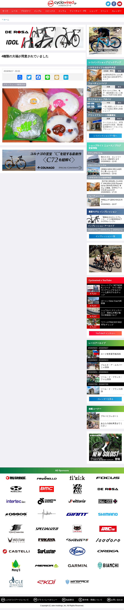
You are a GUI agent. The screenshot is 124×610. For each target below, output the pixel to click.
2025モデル (105, 230)
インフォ (62, 11)
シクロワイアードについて (17, 600)
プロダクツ (26, 11)
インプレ (38, 11)
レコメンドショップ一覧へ (105, 136)
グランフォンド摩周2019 (14, 84)
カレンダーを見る (105, 399)
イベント (104, 11)
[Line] (47, 77)
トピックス (50, 11)
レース (15, 11)
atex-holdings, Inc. (59, 606)
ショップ (93, 11)
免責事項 (70, 600)
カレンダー (117, 11)
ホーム (6, 20)
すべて (5, 11)
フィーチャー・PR (78, 11)
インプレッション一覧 (105, 236)
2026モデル (93, 230)
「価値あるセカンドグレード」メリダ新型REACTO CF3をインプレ (111, 219)
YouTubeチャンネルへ (105, 333)
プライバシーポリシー (47, 600)
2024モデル (118, 230)
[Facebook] (38, 77)
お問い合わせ (117, 600)
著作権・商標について (92, 600)
